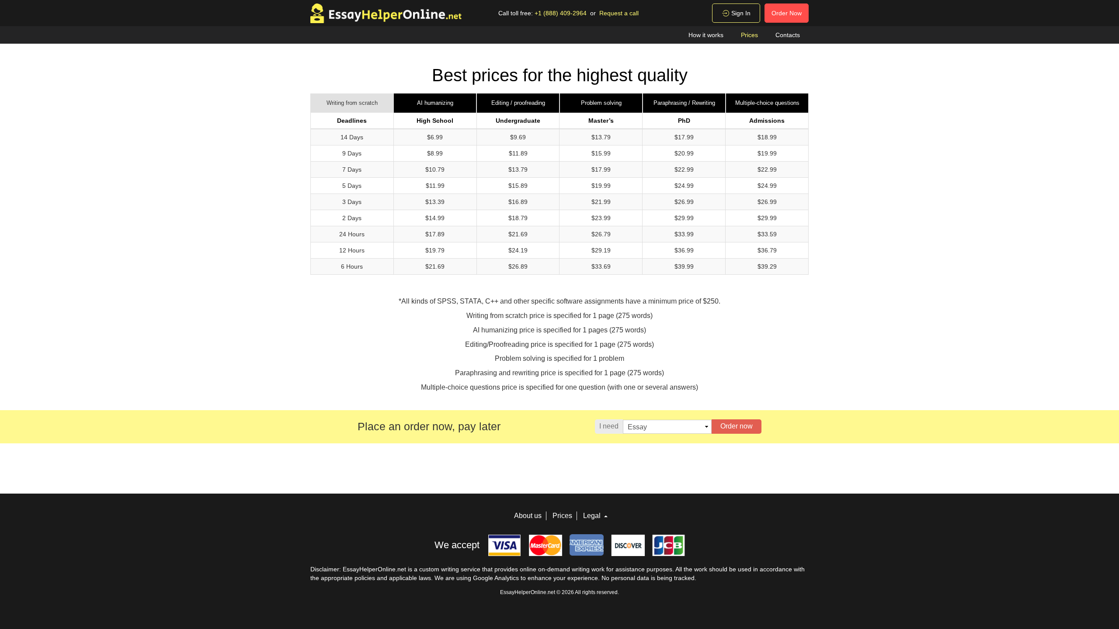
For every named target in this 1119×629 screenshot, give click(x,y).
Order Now (786, 13)
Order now (736, 426)
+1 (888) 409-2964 (561, 13)
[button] (351, 103)
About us (528, 515)
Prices (749, 34)
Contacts (787, 34)
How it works (705, 34)
